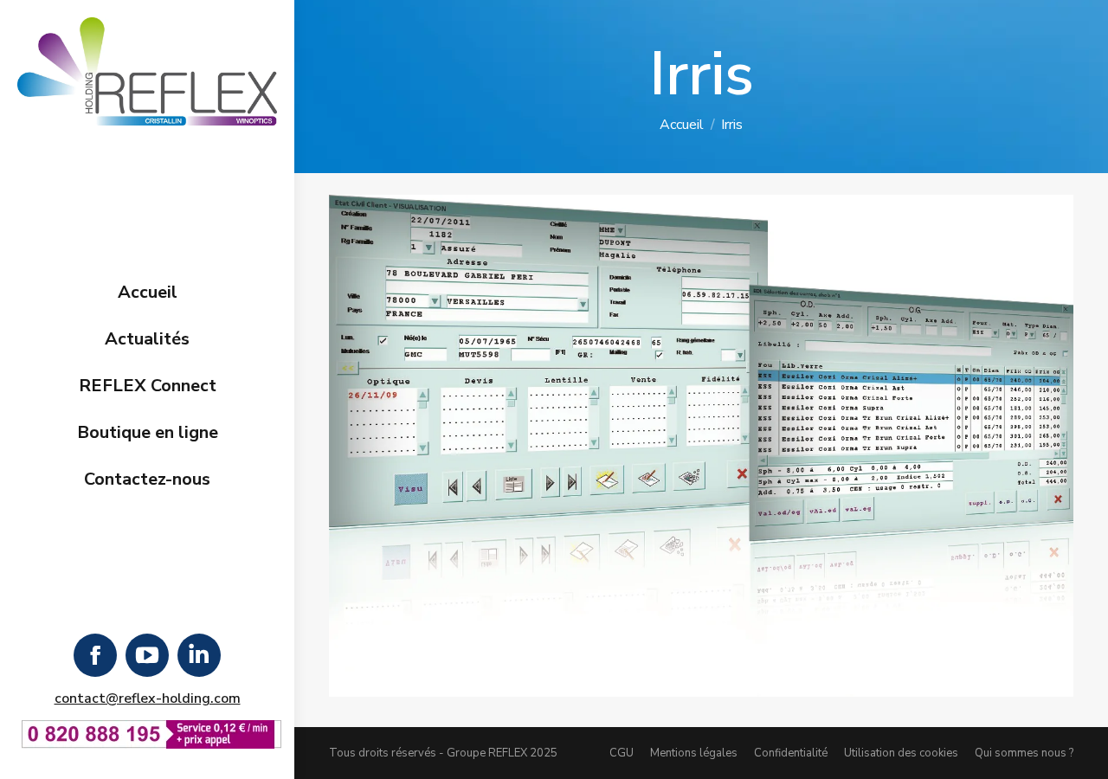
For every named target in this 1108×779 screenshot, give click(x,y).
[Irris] (701, 446)
